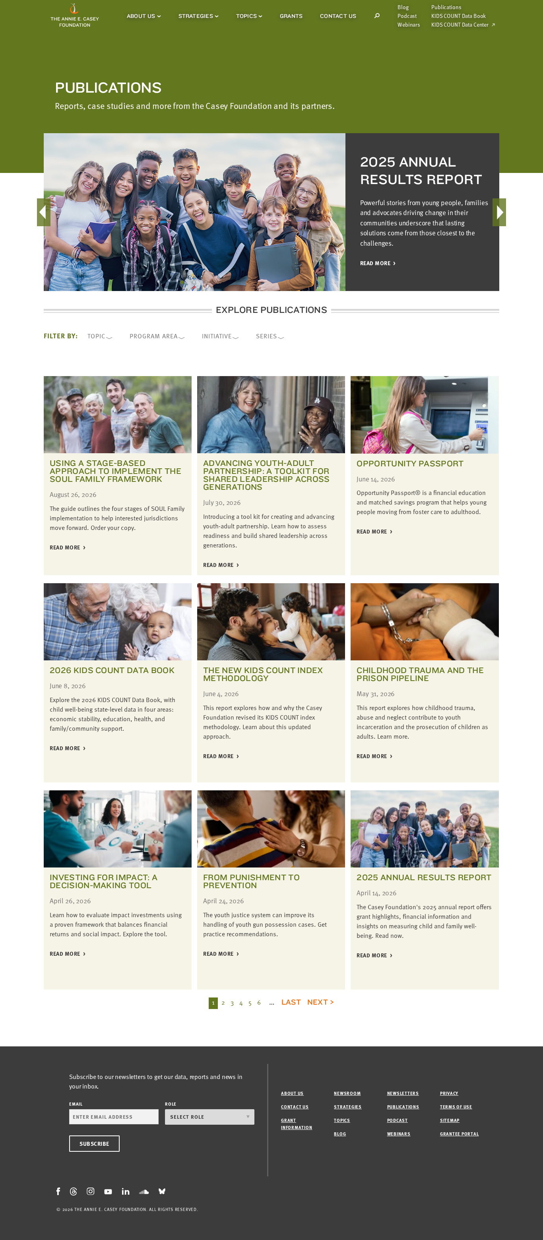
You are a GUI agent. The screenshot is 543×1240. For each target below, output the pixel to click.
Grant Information (296, 1124)
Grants (291, 16)
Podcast (407, 16)
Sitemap (450, 1120)
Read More (65, 547)
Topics (246, 16)
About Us (141, 16)
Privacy (449, 1093)
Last (291, 1002)
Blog (403, 7)
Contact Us (338, 16)
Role (170, 1103)
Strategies (195, 16)
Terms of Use (456, 1106)
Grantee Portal (459, 1133)
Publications (446, 7)
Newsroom (347, 1093)
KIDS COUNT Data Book (458, 16)
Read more (375, 263)
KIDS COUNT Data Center (460, 24)
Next (317, 1002)
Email (76, 1103)
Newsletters (403, 1093)
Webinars (409, 24)
